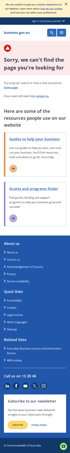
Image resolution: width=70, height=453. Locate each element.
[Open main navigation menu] (61, 33)
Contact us (13, 259)
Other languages (17, 322)
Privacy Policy (39, 424)
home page (11, 87)
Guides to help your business (34, 138)
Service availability (18, 281)
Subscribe (17, 424)
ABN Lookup (14, 360)
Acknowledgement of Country (25, 267)
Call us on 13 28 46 (20, 375)
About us (12, 252)
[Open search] (51, 33)
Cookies (11, 307)
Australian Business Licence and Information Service (34, 351)
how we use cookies (51, 8)
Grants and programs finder (33, 188)
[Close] (66, 4)
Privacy (11, 274)
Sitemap (12, 329)
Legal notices (15, 315)
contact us (42, 96)
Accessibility (14, 300)
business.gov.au (17, 32)
